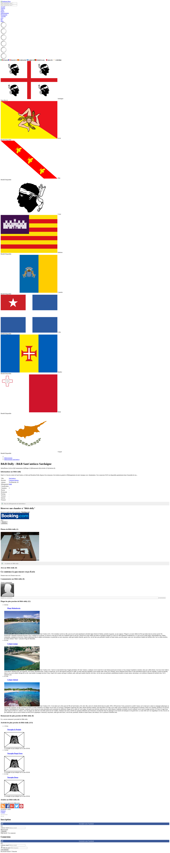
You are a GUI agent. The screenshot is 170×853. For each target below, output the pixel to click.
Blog (2, 21)
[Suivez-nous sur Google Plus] (12, 808)
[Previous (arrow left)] (1, 816)
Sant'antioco (12, 478)
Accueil (3, 7)
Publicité (3, 811)
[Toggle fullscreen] (5, 814)
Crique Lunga (12, 644)
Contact (3, 812)
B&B (10, 484)
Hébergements (5, 13)
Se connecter (12, 833)
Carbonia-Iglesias (14, 480)
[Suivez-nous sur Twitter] (17, 808)
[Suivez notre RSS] (3, 808)
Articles (3, 8)
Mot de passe (4, 829)
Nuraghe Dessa (12, 777)
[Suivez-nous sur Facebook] (7, 808)
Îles (2, 19)
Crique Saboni (12, 680)
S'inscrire (14, 851)
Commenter (162, 598)
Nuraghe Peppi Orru (14, 753)
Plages (2, 11)
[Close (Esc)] (1, 814)
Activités (3, 16)
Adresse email (5, 828)
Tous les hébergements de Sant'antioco (14, 503)
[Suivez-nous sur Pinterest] (21, 808)
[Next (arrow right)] (3, 816)
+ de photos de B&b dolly (11, 563)
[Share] (3, 814)
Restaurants (4, 15)
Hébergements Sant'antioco (11, 459)
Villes (2, 10)
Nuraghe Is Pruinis (14, 729)
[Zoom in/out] (6, 814)
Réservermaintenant (4, 522)
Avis (2, 18)
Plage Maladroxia (13, 608)
